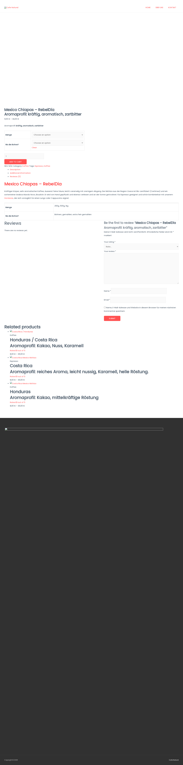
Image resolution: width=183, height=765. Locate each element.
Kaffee (25, 166)
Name (107, 291)
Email (107, 300)
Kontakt (172, 7)
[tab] (94, 169)
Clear (34, 147)
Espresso (39, 166)
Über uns (159, 7)
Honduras (8, 198)
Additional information (20, 173)
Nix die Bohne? (12, 144)
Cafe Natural (174, 760)
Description (15, 169)
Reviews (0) (15, 176)
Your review (110, 251)
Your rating (109, 242)
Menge (8, 134)
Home (148, 7)
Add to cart (15, 161)
